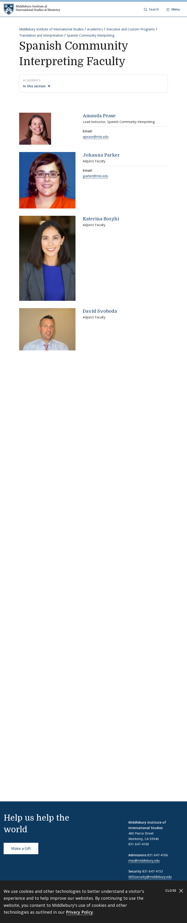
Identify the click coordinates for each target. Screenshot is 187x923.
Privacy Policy (79, 912)
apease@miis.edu (96, 136)
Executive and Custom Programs (130, 29)
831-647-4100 (138, 844)
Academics (95, 29)
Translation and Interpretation (41, 35)
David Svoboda (100, 311)
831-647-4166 (157, 855)
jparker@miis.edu (95, 176)
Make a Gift (21, 848)
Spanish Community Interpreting (90, 35)
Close (171, 890)
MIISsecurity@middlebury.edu (150, 877)
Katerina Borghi (101, 218)
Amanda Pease (99, 115)
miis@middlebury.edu (144, 860)
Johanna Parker (101, 155)
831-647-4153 (152, 871)
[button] (151, 9)
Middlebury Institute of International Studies (51, 29)
